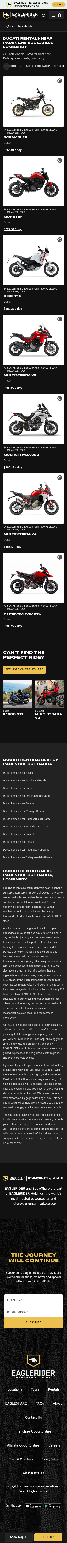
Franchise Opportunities (33, 1431)
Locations (15, 1389)
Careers (54, 1445)
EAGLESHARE (16, 1403)
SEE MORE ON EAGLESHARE (24, 669)
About (57, 1403)
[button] (33, 114)
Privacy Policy (50, 1459)
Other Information (33, 1473)
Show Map (17, 1537)
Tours (35, 1389)
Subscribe (33, 1322)
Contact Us (33, 1417)
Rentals (53, 1389)
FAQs (40, 1403)
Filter (50, 1537)
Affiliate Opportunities (23, 1445)
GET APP (58, 5)
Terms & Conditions (21, 1459)
